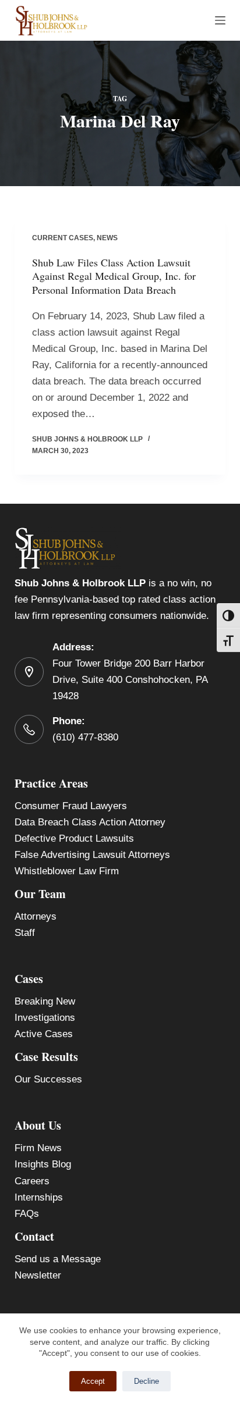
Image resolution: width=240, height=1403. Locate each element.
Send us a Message (58, 1259)
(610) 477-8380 (85, 737)
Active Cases (44, 1033)
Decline (146, 1381)
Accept (93, 1381)
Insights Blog (43, 1164)
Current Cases (62, 238)
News (107, 238)
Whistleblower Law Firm (67, 871)
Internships (39, 1197)
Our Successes (48, 1079)
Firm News (38, 1147)
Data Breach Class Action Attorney (90, 822)
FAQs (27, 1213)
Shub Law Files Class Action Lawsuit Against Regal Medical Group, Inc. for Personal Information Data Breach (114, 276)
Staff (25, 932)
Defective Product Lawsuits (74, 838)
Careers (32, 1181)
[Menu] (220, 20)
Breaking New (45, 1001)
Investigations (45, 1017)
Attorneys (36, 916)
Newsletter (38, 1275)
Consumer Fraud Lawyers (71, 805)
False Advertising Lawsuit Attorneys (92, 854)
